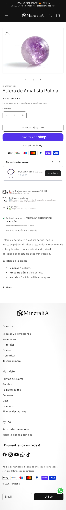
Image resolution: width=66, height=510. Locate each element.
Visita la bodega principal (18, 435)
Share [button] (9, 287)
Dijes (6, 400)
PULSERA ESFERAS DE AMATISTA (30, 171)
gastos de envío (12, 103)
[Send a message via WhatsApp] (60, 491)
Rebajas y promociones (17, 334)
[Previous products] (52, 162)
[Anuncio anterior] (6, 4)
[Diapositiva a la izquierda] (25, 79)
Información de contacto (22, 471)
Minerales (8, 344)
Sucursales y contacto (16, 429)
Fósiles (7, 350)
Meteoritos (9, 355)
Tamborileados (12, 389)
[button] (6, 15)
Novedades (9, 339)
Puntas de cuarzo (13, 379)
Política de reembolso (13, 466)
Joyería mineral (12, 361)
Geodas (7, 384)
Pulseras (8, 395)
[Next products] (59, 162)
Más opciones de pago (33, 145)
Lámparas (9, 406)
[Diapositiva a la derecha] (40, 79)
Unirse (49, 496)
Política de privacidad (34, 466)
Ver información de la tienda (21, 230)
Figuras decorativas (14, 411)
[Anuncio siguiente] (59, 4)
